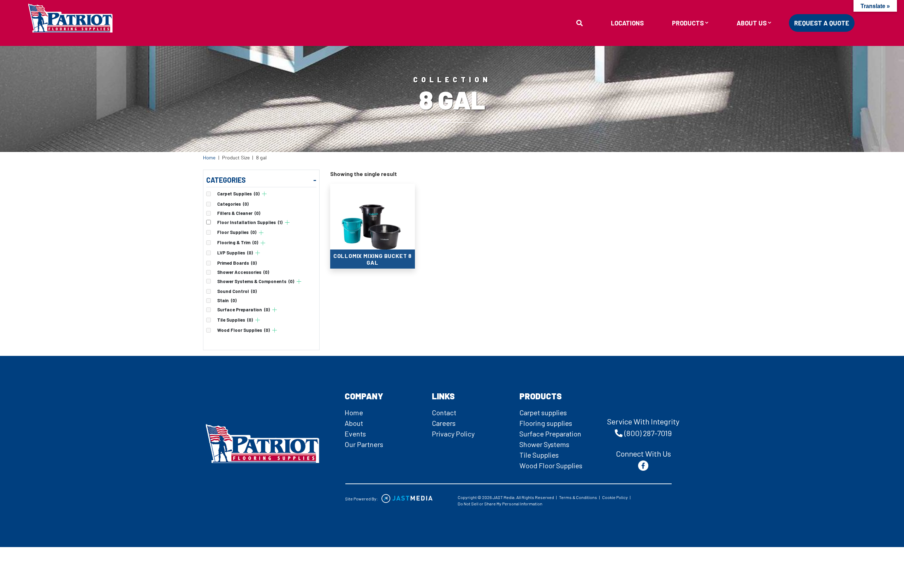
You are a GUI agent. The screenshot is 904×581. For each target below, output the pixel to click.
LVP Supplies (235, 253)
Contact (444, 412)
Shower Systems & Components (255, 281)
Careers (444, 423)
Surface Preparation (243, 309)
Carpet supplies (543, 412)
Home (209, 157)
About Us (752, 23)
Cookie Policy (615, 497)
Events (355, 433)
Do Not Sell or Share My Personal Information (500, 503)
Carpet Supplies (238, 193)
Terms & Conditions (578, 497)
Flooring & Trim (237, 242)
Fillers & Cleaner (238, 213)
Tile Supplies (235, 320)
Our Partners (364, 444)
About (354, 423)
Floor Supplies (236, 232)
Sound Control (237, 291)
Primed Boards (237, 263)
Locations (627, 23)
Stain (227, 300)
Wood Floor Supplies (243, 330)
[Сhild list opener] (264, 194)
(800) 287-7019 (648, 433)
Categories (233, 204)
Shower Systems (544, 444)
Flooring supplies (545, 423)
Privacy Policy (453, 433)
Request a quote (821, 23)
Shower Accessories (243, 272)
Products (688, 23)
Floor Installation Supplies (249, 222)
